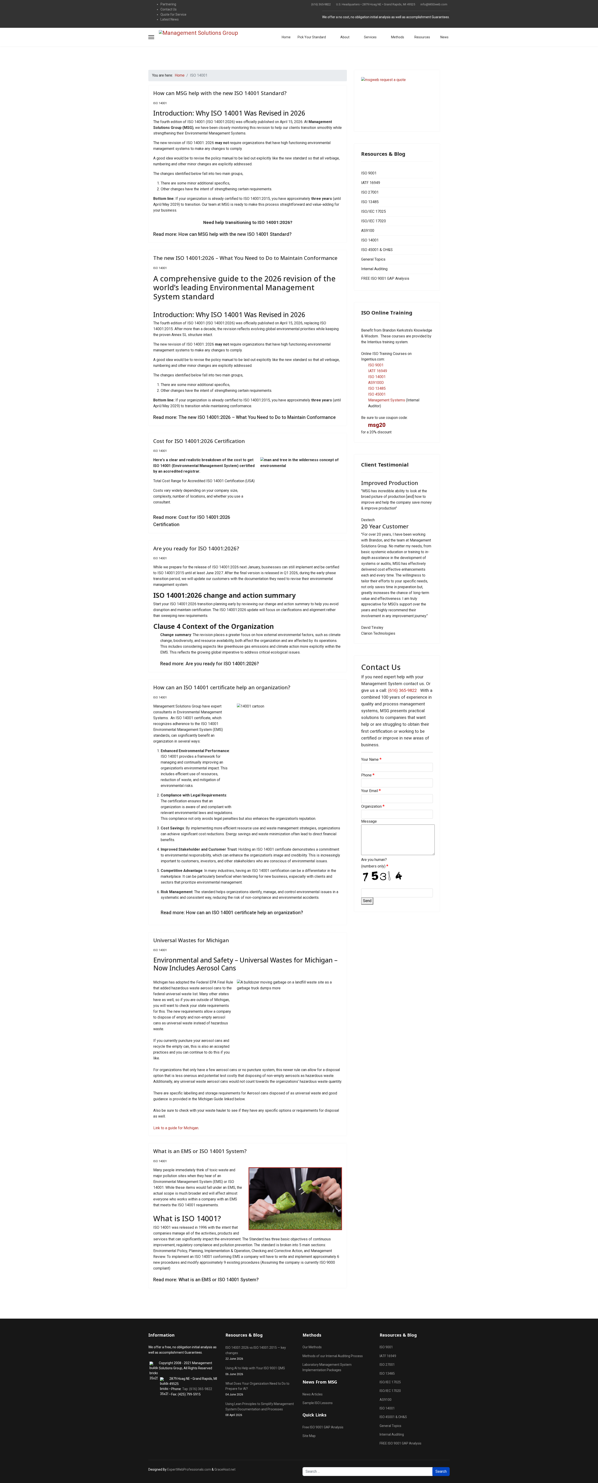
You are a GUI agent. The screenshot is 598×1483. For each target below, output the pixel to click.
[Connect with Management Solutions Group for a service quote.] (397, 100)
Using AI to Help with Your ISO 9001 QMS (255, 1371)
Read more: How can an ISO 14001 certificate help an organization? (232, 912)
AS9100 (367, 230)
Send (367, 901)
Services (370, 37)
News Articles (313, 1394)
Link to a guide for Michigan (175, 1128)
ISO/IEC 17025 (373, 211)
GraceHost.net (224, 1469)
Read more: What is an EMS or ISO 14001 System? (206, 1279)
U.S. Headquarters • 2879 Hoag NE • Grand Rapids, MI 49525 (375, 4)
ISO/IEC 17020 (373, 221)
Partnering (168, 4)
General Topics (373, 259)
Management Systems (386, 400)
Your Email (371, 790)
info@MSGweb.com (433, 4)
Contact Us (168, 9)
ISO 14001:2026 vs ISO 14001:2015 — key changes (255, 1353)
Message (369, 821)
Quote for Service (173, 14)
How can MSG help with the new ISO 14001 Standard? (220, 92)
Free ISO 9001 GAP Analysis (323, 1427)
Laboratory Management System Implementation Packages (327, 1367)
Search (441, 1471)
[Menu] (151, 37)
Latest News (169, 19)
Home (286, 37)
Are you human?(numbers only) (374, 863)
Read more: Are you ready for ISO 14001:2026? (209, 663)
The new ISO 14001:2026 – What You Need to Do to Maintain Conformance (245, 257)
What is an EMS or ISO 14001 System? (200, 1150)
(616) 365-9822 (321, 4)
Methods (397, 37)
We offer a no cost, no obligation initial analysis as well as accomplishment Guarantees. (386, 17)
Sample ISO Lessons (318, 1403)
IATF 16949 (370, 183)
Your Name (371, 759)
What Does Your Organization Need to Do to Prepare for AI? (257, 1389)
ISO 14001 (160, 103)
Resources (422, 37)
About (344, 37)
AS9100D (376, 382)
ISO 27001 (370, 192)
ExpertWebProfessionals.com (189, 1469)
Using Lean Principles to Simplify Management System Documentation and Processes (259, 1409)
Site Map (309, 1436)
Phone (367, 775)
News (444, 37)
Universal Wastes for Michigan (191, 940)
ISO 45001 (377, 394)
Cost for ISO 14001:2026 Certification (199, 440)
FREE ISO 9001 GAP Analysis (385, 278)
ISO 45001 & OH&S (377, 250)
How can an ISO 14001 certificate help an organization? (221, 687)
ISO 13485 (370, 202)
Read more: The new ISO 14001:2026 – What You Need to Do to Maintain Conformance (244, 417)
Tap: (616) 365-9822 (197, 1389)
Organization (372, 806)
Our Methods (312, 1347)
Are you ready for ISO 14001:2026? (196, 548)
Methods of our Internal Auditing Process (333, 1356)
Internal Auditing (374, 269)
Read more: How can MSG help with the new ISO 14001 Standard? (222, 234)
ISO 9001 (369, 173)
